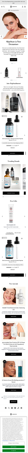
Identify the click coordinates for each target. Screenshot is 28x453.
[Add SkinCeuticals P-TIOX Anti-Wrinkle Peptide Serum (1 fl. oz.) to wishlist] (21, 116)
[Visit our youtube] (15, 408)
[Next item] (26, 73)
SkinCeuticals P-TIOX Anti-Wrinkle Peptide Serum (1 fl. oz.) (12, 139)
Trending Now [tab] (9, 232)
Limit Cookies (13, 446)
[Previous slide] (1, 36)
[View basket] (25, 6)
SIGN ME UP (13, 401)
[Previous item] (1, 73)
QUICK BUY (12, 153)
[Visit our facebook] (5, 408)
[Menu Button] (1, 6)
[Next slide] (25, 36)
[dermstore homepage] (13, 6)
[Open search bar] (4, 6)
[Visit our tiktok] (18, 408)
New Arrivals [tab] (18, 232)
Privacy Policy (5, 440)
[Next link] (25, 180)
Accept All (13, 450)
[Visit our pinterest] (21, 408)
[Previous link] (2, 180)
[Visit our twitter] (8, 408)
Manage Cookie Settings (13, 443)
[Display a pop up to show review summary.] (18, 145)
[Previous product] (2, 135)
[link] (23, 6)
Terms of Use (12, 440)
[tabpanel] (13, 257)
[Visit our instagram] (12, 408)
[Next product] (25, 135)
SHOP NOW (13, 59)
